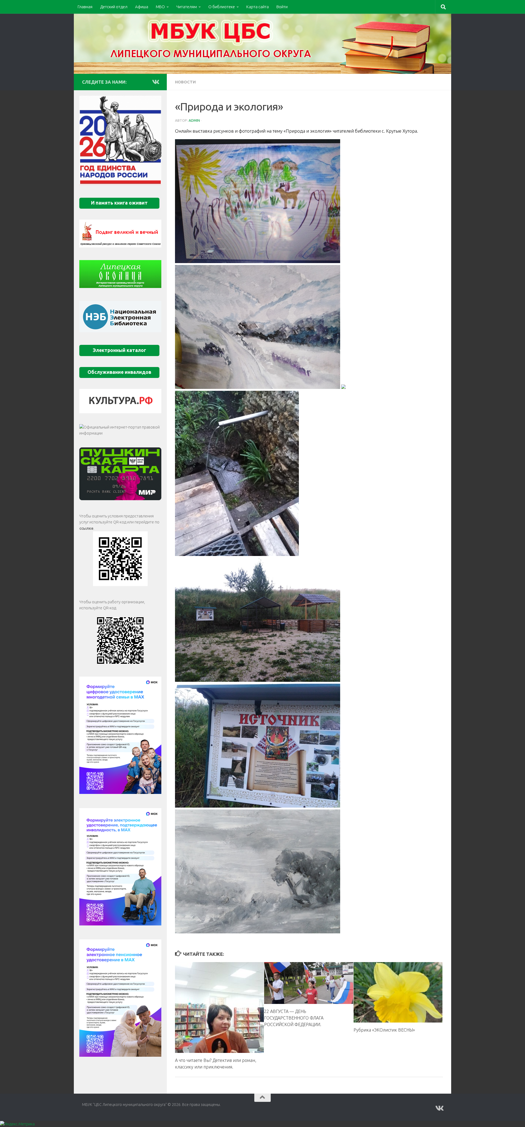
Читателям (186, 6)
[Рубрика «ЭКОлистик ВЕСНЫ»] (398, 992)
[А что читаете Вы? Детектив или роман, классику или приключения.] (219, 1007)
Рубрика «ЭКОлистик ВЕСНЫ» (384, 1029)
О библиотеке (221, 6)
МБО (160, 6)
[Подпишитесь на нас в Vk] (155, 81)
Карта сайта (257, 6)
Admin (194, 120)
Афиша (141, 6)
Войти (282, 6)
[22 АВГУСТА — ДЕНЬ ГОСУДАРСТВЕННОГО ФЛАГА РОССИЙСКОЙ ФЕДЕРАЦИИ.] (308, 983)
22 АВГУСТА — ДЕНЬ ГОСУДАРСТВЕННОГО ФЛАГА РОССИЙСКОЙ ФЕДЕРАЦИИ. (293, 1018)
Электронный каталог (119, 350)
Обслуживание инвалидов (119, 372)
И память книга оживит (119, 202)
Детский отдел (113, 6)
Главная (85, 6)
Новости (185, 82)
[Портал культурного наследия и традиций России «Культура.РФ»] (120, 401)
